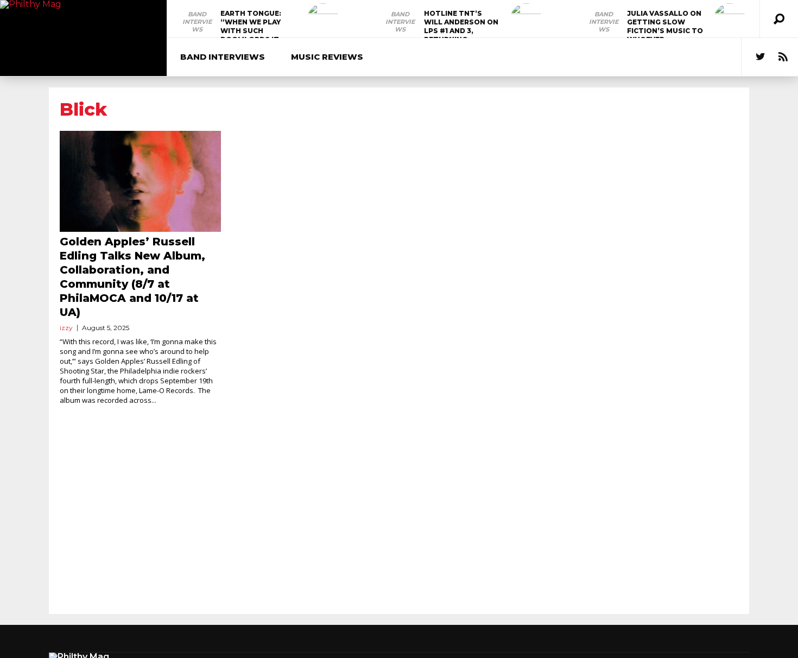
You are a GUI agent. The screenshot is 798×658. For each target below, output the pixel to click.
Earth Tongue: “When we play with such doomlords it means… (250, 30)
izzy (66, 328)
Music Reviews (327, 57)
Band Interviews (197, 21)
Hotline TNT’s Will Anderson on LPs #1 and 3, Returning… (461, 26)
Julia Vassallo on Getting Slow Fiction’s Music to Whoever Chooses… (665, 30)
